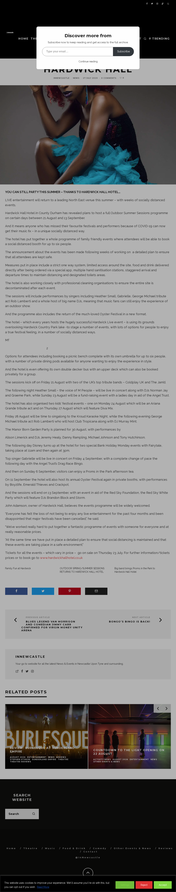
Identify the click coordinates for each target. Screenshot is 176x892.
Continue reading (88, 61)
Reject (144, 885)
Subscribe (123, 51)
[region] (88, 884)
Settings (124, 885)
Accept (163, 885)
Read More (43, 887)
